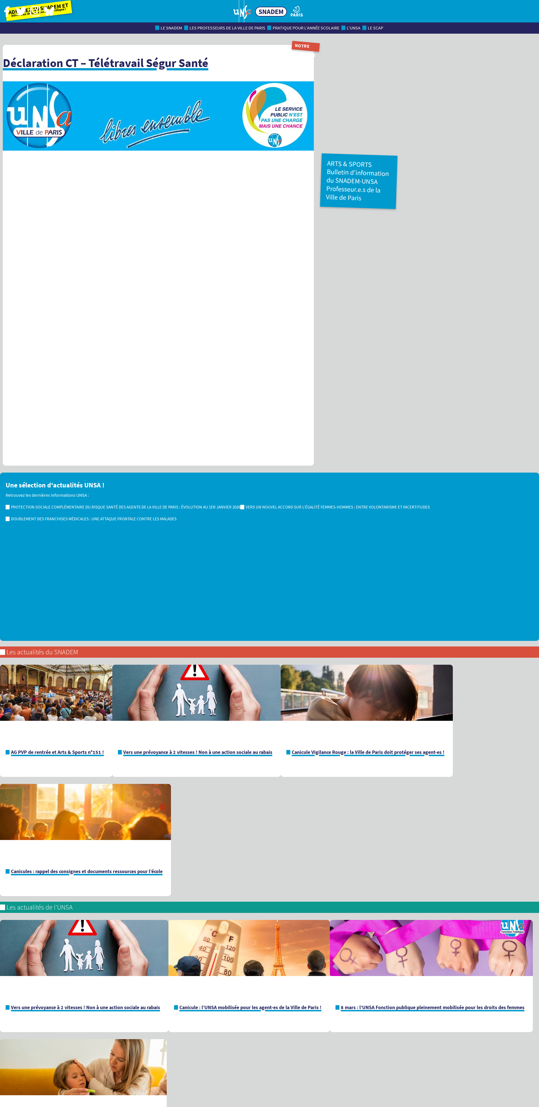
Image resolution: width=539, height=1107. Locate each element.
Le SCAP (375, 28)
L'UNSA (353, 28)
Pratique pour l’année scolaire (306, 28)
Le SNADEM (171, 28)
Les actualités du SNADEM (42, 652)
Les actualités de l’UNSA (39, 907)
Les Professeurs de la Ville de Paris (227, 28)
